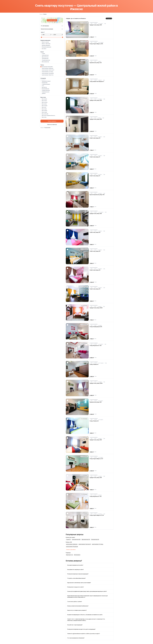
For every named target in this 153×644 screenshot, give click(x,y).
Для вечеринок (77, 554)
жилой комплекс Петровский (72, 546)
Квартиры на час (69, 554)
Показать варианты (52, 121)
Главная (41, 14)
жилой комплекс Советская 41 (85, 544)
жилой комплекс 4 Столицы (97, 544)
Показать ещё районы (71, 549)
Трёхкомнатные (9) (95, 539)
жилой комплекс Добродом (71, 544)
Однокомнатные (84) (76, 539)
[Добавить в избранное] (67, 23)
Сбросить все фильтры (52, 124)
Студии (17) (68, 539)
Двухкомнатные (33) (86, 539)
